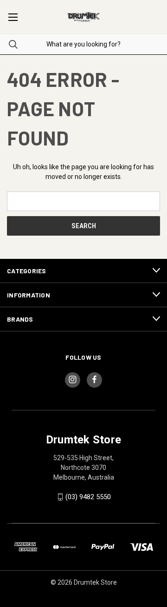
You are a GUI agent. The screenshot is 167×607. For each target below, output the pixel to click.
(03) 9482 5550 (88, 497)
